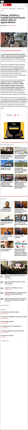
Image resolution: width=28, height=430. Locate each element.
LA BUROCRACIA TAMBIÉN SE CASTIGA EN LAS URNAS (21, 211)
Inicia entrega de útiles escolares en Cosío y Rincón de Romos (15, 282)
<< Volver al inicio (5, 305)
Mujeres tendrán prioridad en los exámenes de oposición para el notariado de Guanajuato (16, 299)
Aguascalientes (4, 8)
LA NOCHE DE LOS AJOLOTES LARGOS (6, 210)
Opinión (3, 337)
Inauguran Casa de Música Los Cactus (13, 287)
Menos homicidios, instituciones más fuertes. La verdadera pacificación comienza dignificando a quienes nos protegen (21, 252)
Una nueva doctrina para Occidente (6, 250)
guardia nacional (20, 8)
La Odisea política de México (6, 223)
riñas (2, 10)
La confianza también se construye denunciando (6, 237)
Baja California (5, 313)
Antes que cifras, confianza (19, 236)
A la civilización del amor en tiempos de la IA (21, 224)
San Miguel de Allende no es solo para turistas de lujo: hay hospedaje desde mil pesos (15, 293)
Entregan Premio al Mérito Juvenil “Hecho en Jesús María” (15, 276)
